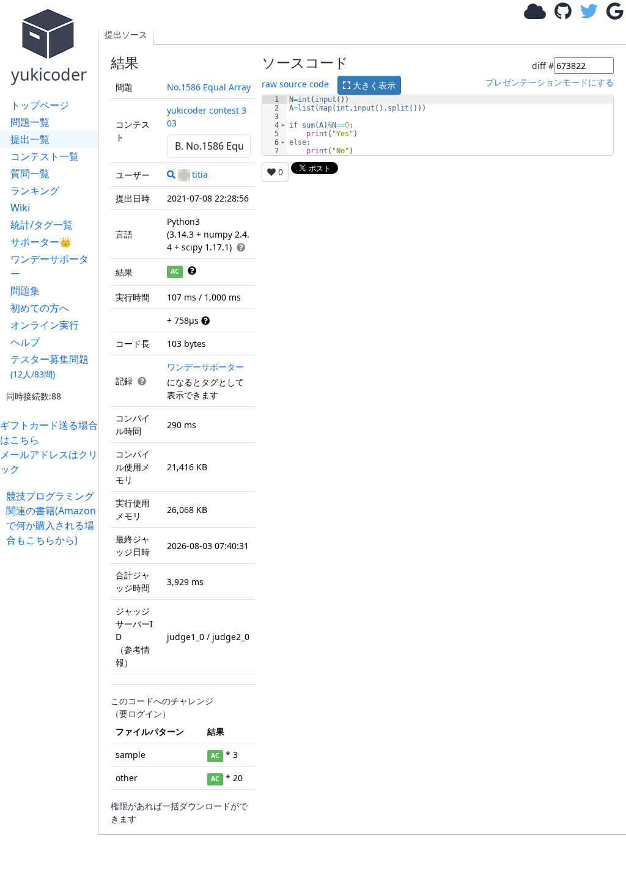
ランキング (34, 190)
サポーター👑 (41, 242)
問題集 (25, 290)
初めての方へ (39, 308)
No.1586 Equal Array (209, 87)
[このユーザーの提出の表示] (171, 174)
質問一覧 (30, 173)
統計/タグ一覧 (41, 224)
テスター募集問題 (49, 366)
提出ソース (126, 34)
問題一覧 (30, 122)
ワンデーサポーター (49, 266)
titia (200, 174)
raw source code (295, 84)
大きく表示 (373, 85)
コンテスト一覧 (44, 156)
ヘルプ (25, 342)
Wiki (20, 207)
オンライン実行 (44, 325)
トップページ (39, 105)
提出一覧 (30, 139)
